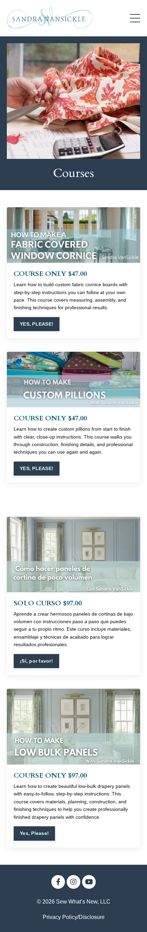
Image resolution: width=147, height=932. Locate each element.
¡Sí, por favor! (36, 661)
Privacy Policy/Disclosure (74, 917)
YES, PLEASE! (36, 324)
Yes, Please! (34, 833)
